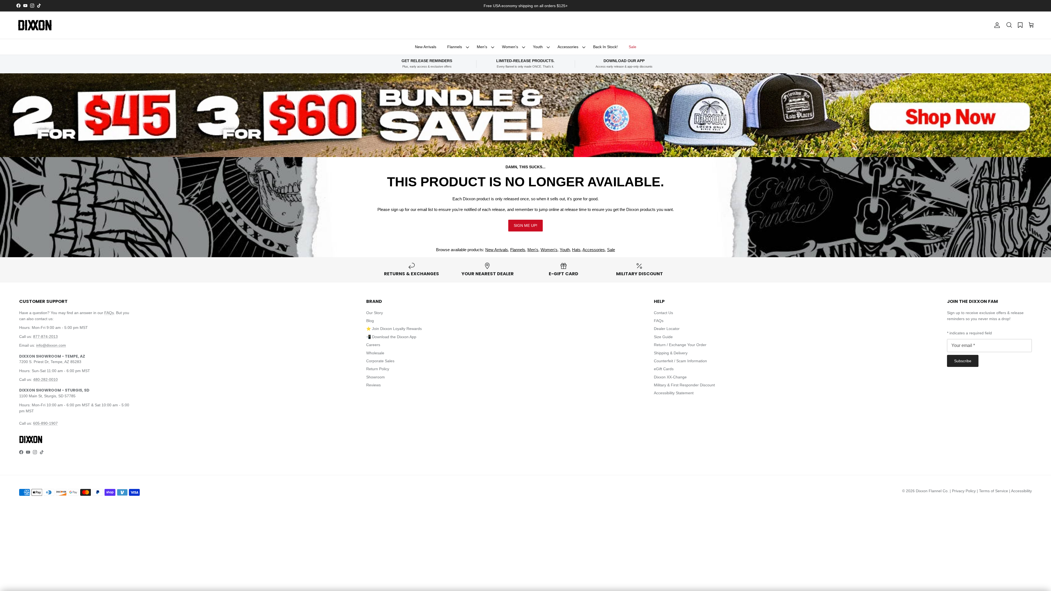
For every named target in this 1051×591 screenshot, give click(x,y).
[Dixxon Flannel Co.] (34, 25)
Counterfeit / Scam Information (680, 361)
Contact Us (663, 313)
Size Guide (663, 337)
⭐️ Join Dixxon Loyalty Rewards (394, 328)
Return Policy (377, 369)
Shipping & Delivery (671, 353)
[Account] (996, 25)
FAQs (109, 313)
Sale (632, 47)
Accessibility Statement (674, 393)
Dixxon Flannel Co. (932, 491)
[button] (1009, 25)
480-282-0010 (45, 379)
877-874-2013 (45, 336)
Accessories (568, 47)
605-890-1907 (45, 423)
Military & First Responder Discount (684, 385)
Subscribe (962, 361)
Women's (510, 47)
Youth (538, 47)
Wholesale (375, 353)
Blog (370, 320)
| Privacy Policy (963, 491)
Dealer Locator (667, 328)
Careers (373, 345)
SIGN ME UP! (525, 225)
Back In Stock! (605, 47)
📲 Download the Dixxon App (391, 337)
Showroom (375, 377)
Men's (482, 47)
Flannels (454, 47)
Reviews (373, 385)
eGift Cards (664, 369)
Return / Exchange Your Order (680, 345)
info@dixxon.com (51, 345)
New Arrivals (425, 47)
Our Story (374, 313)
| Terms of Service (993, 491)
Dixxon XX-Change (670, 377)
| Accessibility (1020, 491)
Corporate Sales (380, 361)
